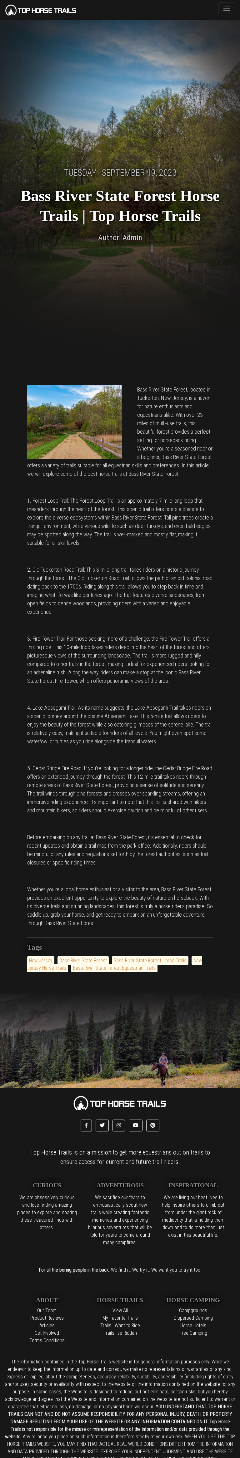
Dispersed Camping (193, 1318)
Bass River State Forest (83, 960)
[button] (86, 1125)
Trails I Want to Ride (120, 1325)
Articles (47, 1325)
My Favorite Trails (120, 1318)
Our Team (47, 1310)
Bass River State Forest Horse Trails (150, 960)
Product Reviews (47, 1318)
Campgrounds (193, 1310)
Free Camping (193, 1333)
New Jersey (40, 960)
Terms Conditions (47, 1340)
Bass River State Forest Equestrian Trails (114, 968)
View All (120, 1310)
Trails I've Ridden (120, 1333)
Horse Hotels (193, 1325)
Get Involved (47, 1333)
